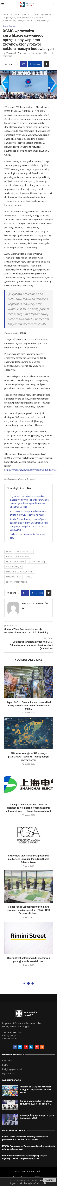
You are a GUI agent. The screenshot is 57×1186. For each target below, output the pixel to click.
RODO (5, 1065)
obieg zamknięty (13, 567)
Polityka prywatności (12, 1069)
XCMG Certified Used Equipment (19, 572)
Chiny (8, 552)
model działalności (15, 562)
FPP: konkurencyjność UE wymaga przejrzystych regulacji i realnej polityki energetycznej (28, 756)
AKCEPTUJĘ (49, 1180)
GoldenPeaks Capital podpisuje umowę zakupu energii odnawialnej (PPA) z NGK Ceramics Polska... (28, 910)
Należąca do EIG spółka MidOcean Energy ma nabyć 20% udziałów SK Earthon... (36, 1090)
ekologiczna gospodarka (17, 557)
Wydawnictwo (8, 1073)
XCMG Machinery (13, 577)
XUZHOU (29, 577)
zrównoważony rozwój (16, 582)
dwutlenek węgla (24, 552)
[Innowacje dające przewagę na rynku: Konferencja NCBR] (10, 1119)
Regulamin (7, 1061)
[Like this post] (24, 64)
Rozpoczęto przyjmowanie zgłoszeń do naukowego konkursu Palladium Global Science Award (28, 859)
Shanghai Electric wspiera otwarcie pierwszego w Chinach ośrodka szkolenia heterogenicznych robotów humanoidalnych (28, 808)
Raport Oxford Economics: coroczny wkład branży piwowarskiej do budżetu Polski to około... (28, 705)
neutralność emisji (37, 562)
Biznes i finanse (21, 14)
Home (5, 14)
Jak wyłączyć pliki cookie (35, 1183)
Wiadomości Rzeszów (16, 53)
